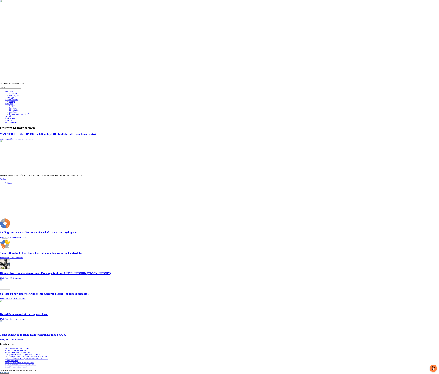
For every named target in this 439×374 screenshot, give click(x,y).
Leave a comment (20, 237)
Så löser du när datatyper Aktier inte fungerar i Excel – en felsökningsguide (44, 293)
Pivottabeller (13, 110)
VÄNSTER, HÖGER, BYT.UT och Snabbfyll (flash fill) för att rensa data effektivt (48, 134)
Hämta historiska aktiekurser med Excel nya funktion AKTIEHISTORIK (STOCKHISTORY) (55, 273)
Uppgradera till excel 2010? (19, 114)
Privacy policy (14, 96)
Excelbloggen (10, 98)
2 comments (18, 258)
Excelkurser (9, 120)
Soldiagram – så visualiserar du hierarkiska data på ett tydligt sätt (39, 232)
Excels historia (10, 118)
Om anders (13, 93)
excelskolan (9, 104)
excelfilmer (13, 112)
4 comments (28, 139)
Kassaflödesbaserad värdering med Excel (24, 314)
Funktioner (13, 108)
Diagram (12, 106)
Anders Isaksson (18, 139)
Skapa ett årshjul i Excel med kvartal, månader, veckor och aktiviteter (41, 252)
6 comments (17, 278)
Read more (4, 179)
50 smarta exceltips (11, 100)
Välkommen (9, 91)
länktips (12, 102)
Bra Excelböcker (11, 122)
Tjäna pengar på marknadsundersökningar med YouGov (33, 334)
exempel (8, 116)
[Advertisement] (68, 202)
